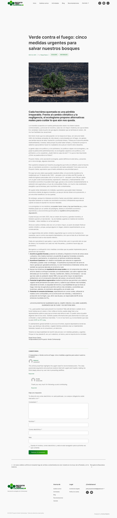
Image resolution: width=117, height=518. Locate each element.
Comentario (33, 402)
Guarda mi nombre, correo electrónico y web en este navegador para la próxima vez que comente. (58, 447)
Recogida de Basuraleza (97, 465)
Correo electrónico (35, 429)
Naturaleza (63, 54)
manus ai (35, 360)
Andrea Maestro (105, 514)
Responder (31, 373)
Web (30, 437)
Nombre (32, 421)
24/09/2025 (36, 362)
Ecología (54, 54)
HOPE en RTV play (40, 320)
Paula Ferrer (44, 55)
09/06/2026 (39, 380)
